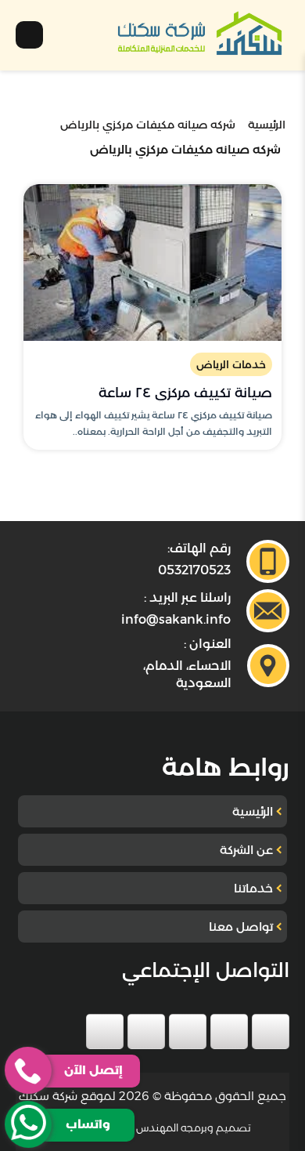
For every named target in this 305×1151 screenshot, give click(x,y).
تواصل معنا (241, 926)
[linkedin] (146, 1031)
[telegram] (105, 1031)
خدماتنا (253, 888)
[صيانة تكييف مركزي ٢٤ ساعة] (152, 262)
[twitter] (229, 1031)
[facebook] (270, 1031)
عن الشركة (246, 849)
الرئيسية (252, 811)
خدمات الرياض (231, 364)
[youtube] (187, 1031)
